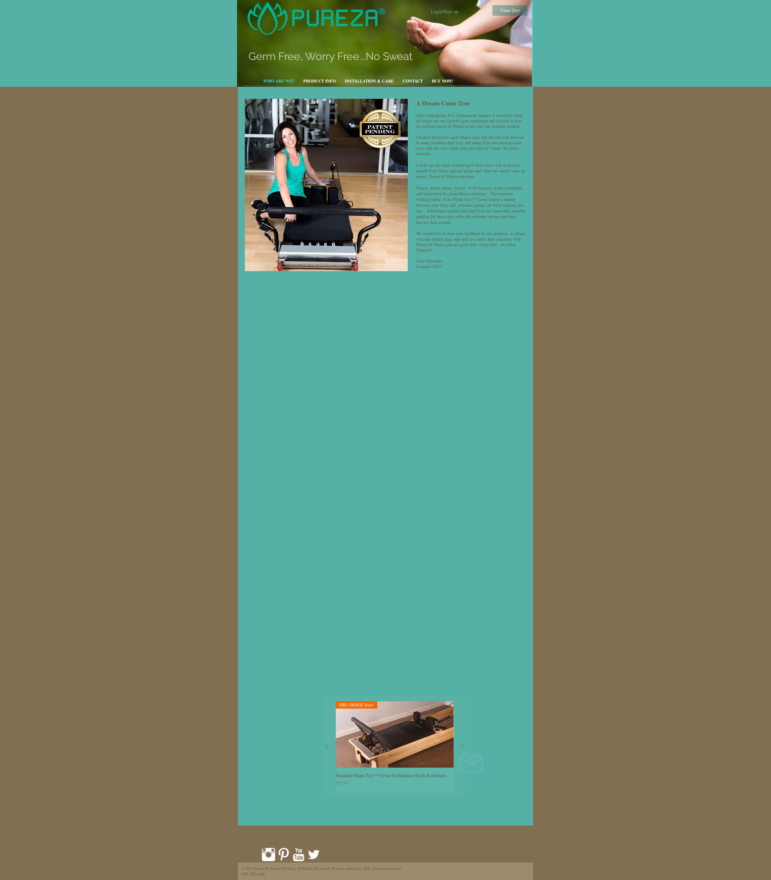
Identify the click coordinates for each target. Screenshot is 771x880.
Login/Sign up (444, 11)
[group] (394, 746)
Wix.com (257, 873)
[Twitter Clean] (313, 854)
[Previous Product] (327, 746)
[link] (509, 10)
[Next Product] (462, 746)
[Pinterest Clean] (283, 854)
